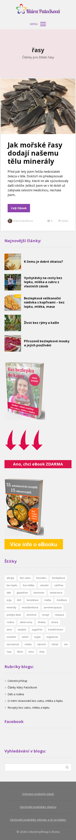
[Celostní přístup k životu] (38, 9)
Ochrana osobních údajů (38, 794)
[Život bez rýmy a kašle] (12, 323)
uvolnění (11, 637)
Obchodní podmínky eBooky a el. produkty (38, 820)
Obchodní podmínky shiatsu (38, 807)
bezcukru (41, 578)
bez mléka (28, 585)
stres (9, 629)
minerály (11, 607)
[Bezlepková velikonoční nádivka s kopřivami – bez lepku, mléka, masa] (12, 302)
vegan (37, 637)
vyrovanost (13, 644)
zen (66, 644)
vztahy (28, 644)
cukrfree (58, 585)
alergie (10, 578)
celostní (44, 585)
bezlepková (58, 578)
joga (9, 600)
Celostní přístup (17, 681)
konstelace (33, 600)
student (22, 629)
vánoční (41, 644)
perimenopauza (53, 607)
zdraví (54, 644)
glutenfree (22, 592)
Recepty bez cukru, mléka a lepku (28, 707)
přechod (31, 614)
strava (54, 622)
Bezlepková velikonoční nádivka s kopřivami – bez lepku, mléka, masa (44, 302)
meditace (62, 600)
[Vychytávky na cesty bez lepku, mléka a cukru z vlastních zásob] (12, 282)
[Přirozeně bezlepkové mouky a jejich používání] (12, 343)
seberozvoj (26, 622)
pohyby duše (14, 614)
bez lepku (12, 585)
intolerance (56, 592)
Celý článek (19, 208)
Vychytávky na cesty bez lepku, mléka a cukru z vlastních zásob (43, 282)
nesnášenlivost (30, 607)
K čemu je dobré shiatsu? (43, 261)
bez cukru (25, 578)
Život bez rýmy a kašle (41, 323)
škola (20, 651)
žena (31, 651)
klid (19, 600)
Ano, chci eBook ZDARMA (38, 464)
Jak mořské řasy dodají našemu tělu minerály (35, 153)
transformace (55, 629)
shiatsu (42, 622)
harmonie (39, 592)
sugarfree (37, 629)
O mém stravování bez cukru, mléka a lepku (35, 701)
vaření (25, 637)
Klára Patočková (23, 221)
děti (9, 592)
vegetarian (52, 637)
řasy (9, 651)
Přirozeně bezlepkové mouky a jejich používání (46, 343)
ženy (41, 651)
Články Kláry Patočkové (22, 687)
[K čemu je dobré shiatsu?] (12, 262)
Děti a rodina (16, 694)
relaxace (59, 614)
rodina (10, 622)
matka (47, 600)
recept (45, 614)
